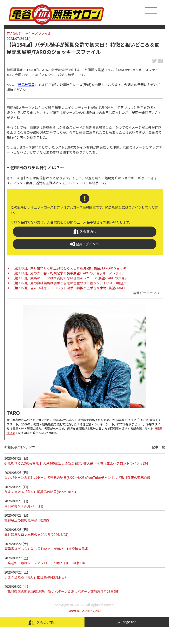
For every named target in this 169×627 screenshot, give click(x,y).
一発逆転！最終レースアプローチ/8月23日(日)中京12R (44, 562)
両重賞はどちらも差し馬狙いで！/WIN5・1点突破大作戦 (46, 548)
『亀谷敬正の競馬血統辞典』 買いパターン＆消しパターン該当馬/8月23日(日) (62, 591)
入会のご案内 (46, 622)
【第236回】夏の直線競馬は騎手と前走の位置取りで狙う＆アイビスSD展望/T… (71, 282)
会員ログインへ (87, 243)
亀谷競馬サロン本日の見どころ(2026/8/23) (36, 534)
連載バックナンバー (148, 292)
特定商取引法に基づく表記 (84, 611)
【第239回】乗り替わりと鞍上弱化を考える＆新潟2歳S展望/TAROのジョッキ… (71, 268)
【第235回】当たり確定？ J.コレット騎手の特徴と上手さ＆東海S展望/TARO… (70, 287)
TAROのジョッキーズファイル (29, 33)
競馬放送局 (26, 84)
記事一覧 (158, 446)
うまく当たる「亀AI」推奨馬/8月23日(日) (35, 577)
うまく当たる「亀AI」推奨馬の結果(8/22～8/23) (40, 491)
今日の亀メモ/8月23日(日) (23, 505)
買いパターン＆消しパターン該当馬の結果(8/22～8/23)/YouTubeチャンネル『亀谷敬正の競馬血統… (79, 477)
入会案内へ (87, 231)
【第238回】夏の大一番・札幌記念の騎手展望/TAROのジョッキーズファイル (69, 272)
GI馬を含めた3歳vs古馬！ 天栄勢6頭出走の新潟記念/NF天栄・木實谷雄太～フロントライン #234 (76, 463)
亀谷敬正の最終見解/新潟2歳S (26, 520)
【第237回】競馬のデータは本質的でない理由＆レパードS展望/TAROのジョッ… (71, 277)
